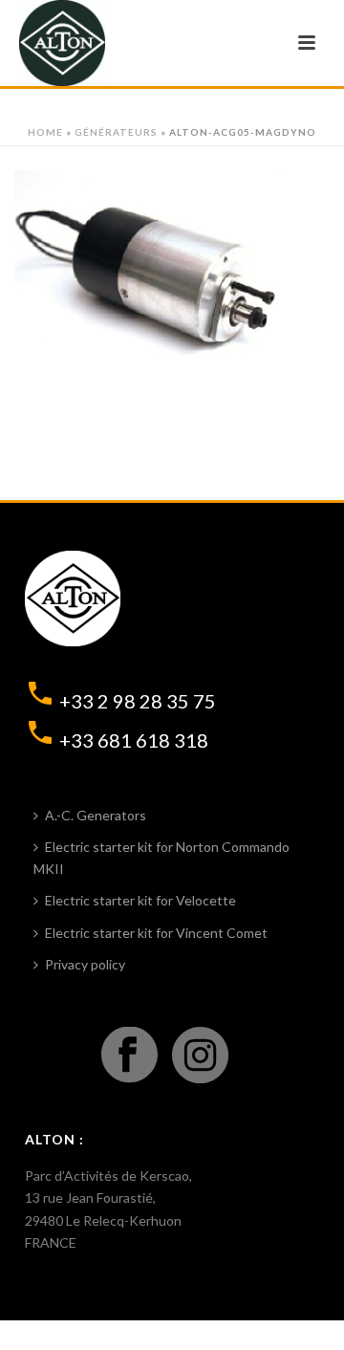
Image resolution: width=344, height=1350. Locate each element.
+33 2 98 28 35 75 (137, 700)
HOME (45, 132)
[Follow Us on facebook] (129, 1056)
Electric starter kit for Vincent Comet (156, 933)
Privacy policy (85, 964)
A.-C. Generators (95, 815)
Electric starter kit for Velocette (140, 900)
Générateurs (116, 132)
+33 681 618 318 (133, 740)
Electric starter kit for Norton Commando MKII (161, 857)
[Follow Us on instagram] (200, 1056)
